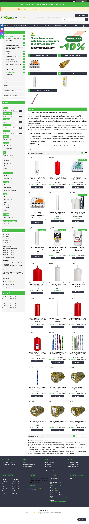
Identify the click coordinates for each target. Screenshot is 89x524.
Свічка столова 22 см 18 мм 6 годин (57, 319)
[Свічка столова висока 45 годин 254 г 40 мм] (57, 202)
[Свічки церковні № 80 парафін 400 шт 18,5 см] (57, 411)
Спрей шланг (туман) (73, 464)
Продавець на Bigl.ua (44, 510)
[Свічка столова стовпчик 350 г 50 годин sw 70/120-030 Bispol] (37, 342)
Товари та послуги (20, 25)
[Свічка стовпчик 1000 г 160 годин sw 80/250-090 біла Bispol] (37, 167)
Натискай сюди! (61, 4)
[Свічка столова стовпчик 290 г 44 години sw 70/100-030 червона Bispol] (37, 273)
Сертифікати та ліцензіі (10, 95)
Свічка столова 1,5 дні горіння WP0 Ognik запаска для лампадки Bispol (77, 249)
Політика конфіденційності (56, 512)
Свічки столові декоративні (72, 73)
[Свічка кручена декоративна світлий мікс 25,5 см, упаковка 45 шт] (78, 342)
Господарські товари (11, 67)
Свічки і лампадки (19, 27)
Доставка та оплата (61, 25)
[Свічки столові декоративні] (64, 81)
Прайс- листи (7, 92)
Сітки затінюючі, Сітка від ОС (13, 64)
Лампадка (9, 74)
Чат (83, 519)
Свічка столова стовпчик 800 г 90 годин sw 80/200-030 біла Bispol (57, 284)
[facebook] (28, 150)
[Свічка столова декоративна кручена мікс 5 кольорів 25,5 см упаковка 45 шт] (57, 342)
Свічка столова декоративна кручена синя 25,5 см (37, 388)
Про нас (35, 25)
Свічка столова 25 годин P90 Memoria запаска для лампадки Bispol (57, 249)
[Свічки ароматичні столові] (34, 99)
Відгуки (5, 80)
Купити (38, 187)
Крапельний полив (73, 462)
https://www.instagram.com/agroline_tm (13, 262)
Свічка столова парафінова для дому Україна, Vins (77, 213)
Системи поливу (10, 59)
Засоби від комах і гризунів (13, 53)
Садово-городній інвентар (12, 56)
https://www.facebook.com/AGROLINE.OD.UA (13, 265)
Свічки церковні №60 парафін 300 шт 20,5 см (77, 422)
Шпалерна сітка (50, 466)
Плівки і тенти (9, 69)
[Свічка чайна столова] (34, 63)
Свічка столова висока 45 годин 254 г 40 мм (57, 213)
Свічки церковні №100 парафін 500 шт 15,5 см (37, 422)
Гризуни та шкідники (29, 464)
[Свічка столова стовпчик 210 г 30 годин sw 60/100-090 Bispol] (78, 273)
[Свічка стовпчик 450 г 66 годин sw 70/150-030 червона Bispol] (78, 308)
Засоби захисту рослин (12, 61)
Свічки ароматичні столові (42, 90)
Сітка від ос (49, 464)
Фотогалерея (7, 97)
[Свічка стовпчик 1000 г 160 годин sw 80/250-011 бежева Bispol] (57, 167)
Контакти (47, 25)
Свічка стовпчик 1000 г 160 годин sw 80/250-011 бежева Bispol (57, 178)
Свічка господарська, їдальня (42, 73)
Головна (6, 25)
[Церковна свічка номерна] (64, 63)
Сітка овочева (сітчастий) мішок (54, 468)
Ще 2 (5, 168)
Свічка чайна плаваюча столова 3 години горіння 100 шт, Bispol (37, 214)
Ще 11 (5, 210)
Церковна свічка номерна (72, 55)
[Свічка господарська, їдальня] (34, 81)
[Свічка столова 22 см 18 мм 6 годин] (57, 308)
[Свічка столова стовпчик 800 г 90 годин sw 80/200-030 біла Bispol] (57, 273)
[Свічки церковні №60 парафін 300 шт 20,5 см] (78, 411)
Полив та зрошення (73, 466)
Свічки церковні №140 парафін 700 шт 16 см (57, 388)
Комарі (26, 462)
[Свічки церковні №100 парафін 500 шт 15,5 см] (37, 411)
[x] (30, 150)
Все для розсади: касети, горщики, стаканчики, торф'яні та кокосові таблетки (14, 47)
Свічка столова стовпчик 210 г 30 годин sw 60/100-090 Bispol (77, 283)
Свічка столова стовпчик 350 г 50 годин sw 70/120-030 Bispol (37, 352)
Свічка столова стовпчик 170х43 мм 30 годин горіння (37, 248)
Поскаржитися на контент (42, 512)
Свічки (8, 77)
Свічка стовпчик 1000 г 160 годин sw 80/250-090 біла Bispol (37, 178)
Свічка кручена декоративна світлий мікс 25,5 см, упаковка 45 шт (77, 353)
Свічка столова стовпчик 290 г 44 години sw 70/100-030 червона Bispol (37, 284)
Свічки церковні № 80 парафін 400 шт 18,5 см (57, 422)
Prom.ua (53, 509)
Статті (5, 87)
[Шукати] (86, 19)
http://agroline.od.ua (9, 246)
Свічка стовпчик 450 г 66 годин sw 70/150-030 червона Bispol (77, 319)
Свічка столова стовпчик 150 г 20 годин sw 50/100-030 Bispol (37, 319)
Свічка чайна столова (42, 55)
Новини (5, 85)
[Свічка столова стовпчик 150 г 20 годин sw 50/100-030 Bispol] (37, 308)
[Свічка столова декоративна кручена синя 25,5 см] (37, 377)
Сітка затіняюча (50, 462)
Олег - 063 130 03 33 (8, 462)
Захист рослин (28, 466)
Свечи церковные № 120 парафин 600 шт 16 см (78, 388)
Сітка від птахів (50, 471)
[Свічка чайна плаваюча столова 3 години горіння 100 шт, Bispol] (37, 202)
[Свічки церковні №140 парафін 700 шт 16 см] (57, 377)
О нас (5, 82)
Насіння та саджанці (11, 43)
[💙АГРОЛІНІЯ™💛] (7, 18)
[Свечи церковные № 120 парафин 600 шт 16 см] (78, 377)
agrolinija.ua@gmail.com (10, 248)
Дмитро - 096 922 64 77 (9, 464)
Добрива (8, 51)
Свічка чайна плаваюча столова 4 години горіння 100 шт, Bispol (78, 178)
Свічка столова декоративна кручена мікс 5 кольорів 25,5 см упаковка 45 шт (57, 353)
